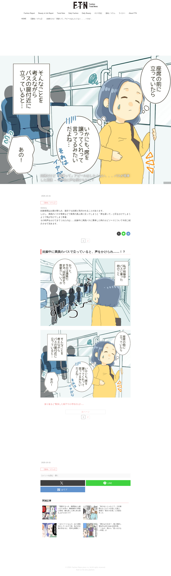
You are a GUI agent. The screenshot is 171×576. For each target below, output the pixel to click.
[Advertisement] (85, 38)
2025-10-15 (46, 196)
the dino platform (88, 570)
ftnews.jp (167, 183)
